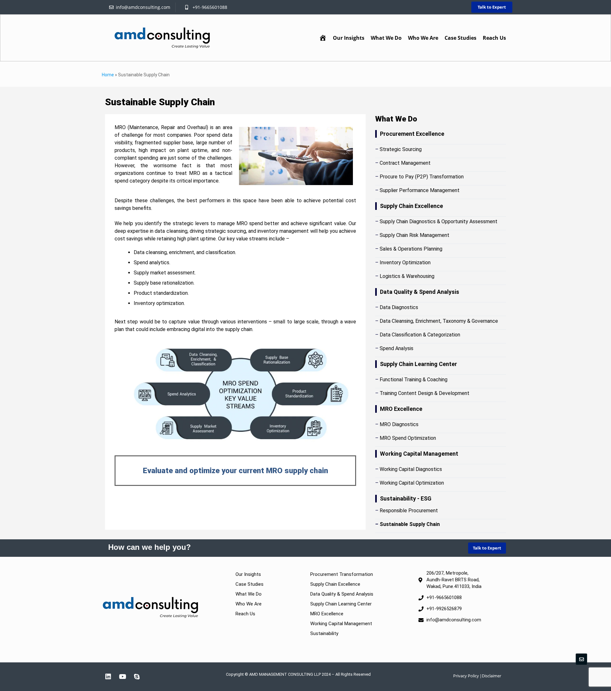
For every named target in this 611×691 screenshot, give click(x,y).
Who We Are (423, 37)
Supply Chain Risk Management (414, 235)
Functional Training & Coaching (413, 380)
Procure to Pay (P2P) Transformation (422, 177)
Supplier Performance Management (420, 190)
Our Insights (348, 37)
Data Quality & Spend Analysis (341, 594)
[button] (386, 38)
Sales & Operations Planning (411, 249)
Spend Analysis (396, 348)
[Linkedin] (108, 676)
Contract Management (405, 163)
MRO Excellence (326, 614)
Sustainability (324, 633)
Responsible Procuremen (408, 511)
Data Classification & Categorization (420, 335)
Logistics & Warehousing (407, 276)
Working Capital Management (341, 623)
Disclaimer (491, 676)
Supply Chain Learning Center (341, 604)
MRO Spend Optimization (408, 438)
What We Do (386, 37)
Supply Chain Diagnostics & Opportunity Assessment (438, 221)
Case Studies (460, 37)
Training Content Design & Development (424, 393)
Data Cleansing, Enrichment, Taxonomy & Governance (439, 321)
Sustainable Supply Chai (408, 524)
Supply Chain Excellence (335, 584)
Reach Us (494, 37)
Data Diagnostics (399, 307)
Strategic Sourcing (401, 149)
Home (108, 74)
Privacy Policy (466, 676)
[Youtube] (122, 676)
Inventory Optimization (405, 262)
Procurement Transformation (341, 574)
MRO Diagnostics (399, 424)
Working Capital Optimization (412, 483)
